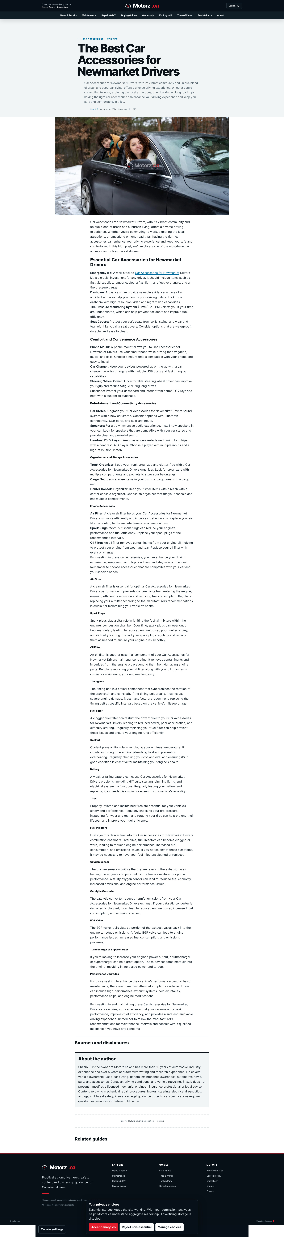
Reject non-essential (136, 1227)
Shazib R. (94, 109)
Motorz (146, 5)
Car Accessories (93, 39)
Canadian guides (167, 1186)
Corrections (212, 1181)
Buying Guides (129, 15)
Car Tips (112, 39)
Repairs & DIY (108, 15)
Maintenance (89, 15)
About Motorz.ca (214, 1170)
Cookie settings (52, 1229)
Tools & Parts (205, 15)
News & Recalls (68, 15)
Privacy (210, 1191)
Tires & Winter (185, 15)
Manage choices (169, 1227)
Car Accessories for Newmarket (157, 273)
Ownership (148, 15)
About (220, 15)
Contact (210, 1186)
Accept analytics (103, 1227)
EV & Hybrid (165, 15)
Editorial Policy (213, 1175)
